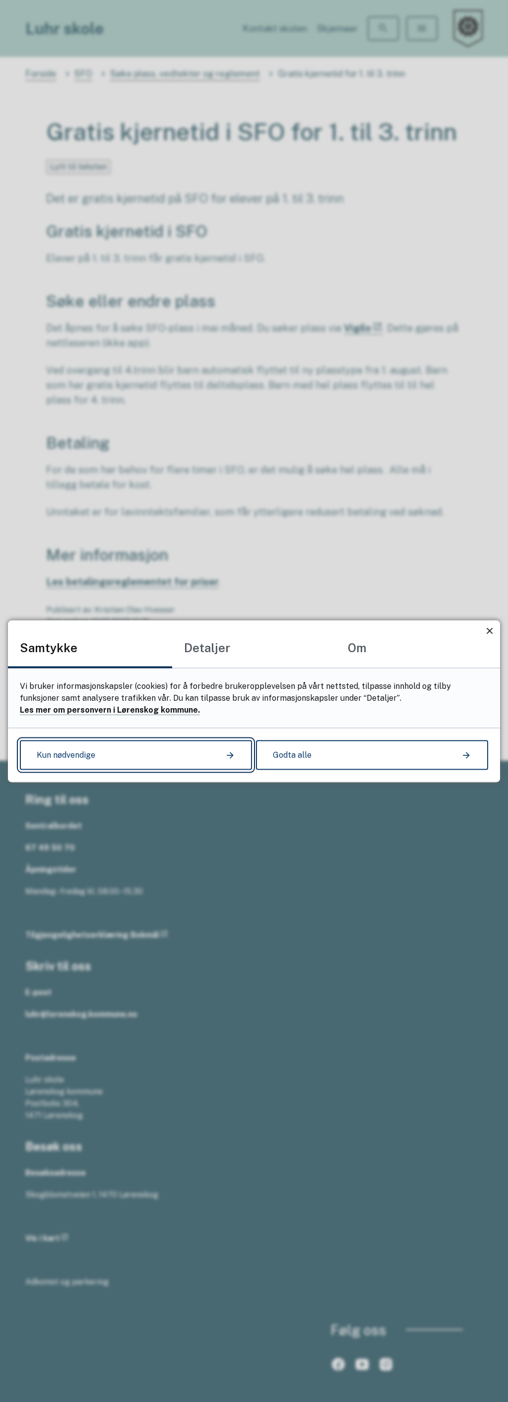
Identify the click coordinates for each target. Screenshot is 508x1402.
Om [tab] (357, 647)
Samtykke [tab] (48, 647)
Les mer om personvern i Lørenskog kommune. (110, 709)
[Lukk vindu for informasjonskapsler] (489, 630)
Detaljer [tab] (207, 647)
